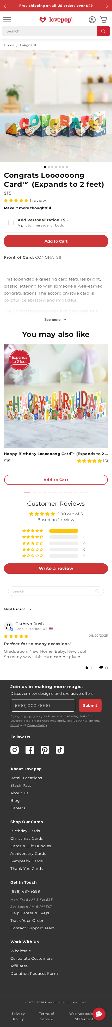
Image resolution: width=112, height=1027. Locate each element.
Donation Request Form (34, 973)
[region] (56, 588)
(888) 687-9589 (25, 891)
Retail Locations (26, 778)
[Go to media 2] (49, 167)
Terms (14, 725)
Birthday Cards (25, 831)
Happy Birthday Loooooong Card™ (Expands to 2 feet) (56, 453)
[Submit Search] (103, 31)
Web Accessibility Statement (84, 1016)
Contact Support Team (32, 928)
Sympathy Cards (26, 861)
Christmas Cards (26, 838)
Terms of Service (46, 1016)
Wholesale (20, 951)
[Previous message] (5, 5)
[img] (16, 636)
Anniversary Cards (28, 853)
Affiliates (19, 966)
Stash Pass (21, 785)
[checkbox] (56, 222)
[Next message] (107, 5)
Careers (17, 808)
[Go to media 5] (60, 167)
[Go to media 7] (67, 167)
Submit (90, 705)
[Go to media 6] (63, 167)
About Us (19, 793)
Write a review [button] (56, 568)
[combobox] (56, 31)
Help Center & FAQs (29, 913)
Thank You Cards (26, 868)
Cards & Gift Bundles (30, 846)
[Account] (92, 20)
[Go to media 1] (45, 167)
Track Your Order (27, 920)
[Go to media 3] (52, 167)
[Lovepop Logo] (56, 20)
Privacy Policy (37, 725)
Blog (15, 800)
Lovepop (51, 1002)
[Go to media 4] (56, 167)
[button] (7, 19)
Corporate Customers (31, 958)
